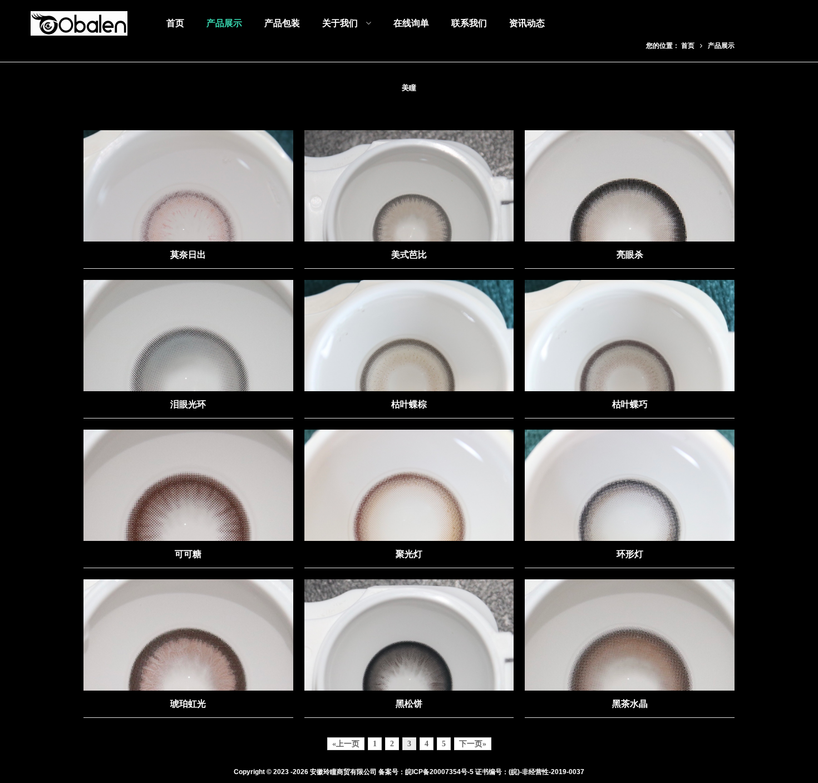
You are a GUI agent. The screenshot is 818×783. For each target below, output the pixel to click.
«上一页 (345, 744)
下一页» (472, 744)
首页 (687, 46)
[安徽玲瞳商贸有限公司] (79, 23)
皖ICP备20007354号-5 (439, 772)
